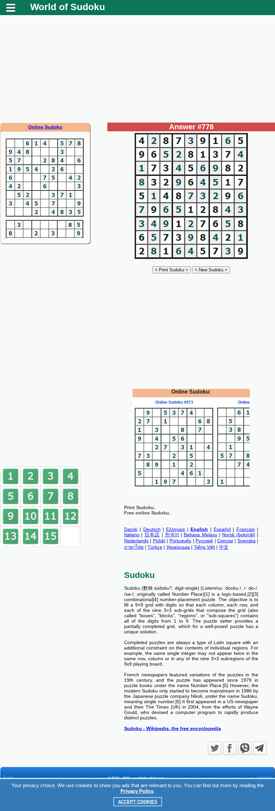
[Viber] (245, 748)
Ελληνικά (175, 529)
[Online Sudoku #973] (174, 486)
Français (245, 529)
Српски (225, 540)
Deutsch (152, 529)
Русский (204, 540)
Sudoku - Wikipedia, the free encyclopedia (172, 728)
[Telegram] (260, 748)
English (199, 529)
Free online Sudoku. (147, 512)
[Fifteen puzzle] (40, 545)
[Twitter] (214, 748)
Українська (178, 547)
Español (222, 529)
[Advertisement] (137, 69)
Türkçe (155, 547)
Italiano (132, 534)
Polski (159, 540)
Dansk (131, 529)
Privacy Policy (137, 791)
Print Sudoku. (139, 507)
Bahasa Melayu (200, 534)
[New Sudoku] (211, 269)
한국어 (172, 534)
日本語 (152, 534)
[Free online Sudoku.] (191, 259)
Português (180, 540)
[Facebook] (229, 748)
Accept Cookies (137, 801)
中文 (223, 547)
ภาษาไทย (134, 547)
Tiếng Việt (204, 547)
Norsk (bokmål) (238, 534)
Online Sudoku (45, 127)
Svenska (246, 540)
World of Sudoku (67, 7)
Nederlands (136, 540)
